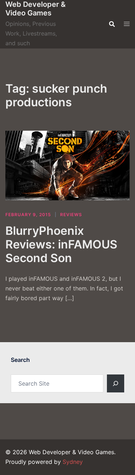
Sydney (73, 461)
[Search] (115, 383)
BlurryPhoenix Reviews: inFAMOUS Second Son (61, 244)
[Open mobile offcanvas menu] (127, 24)
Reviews (71, 214)
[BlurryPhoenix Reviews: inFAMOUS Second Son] (67, 165)
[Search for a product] (112, 24)
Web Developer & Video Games (35, 8)
